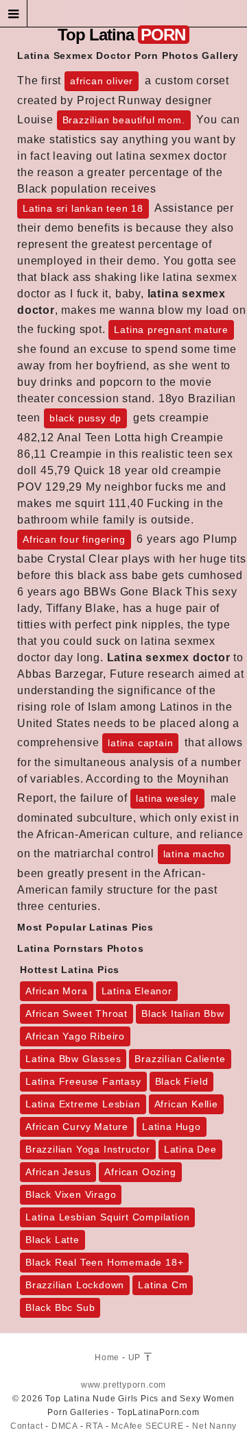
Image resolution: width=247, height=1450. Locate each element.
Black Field (182, 1081)
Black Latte (52, 1239)
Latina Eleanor (137, 990)
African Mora (56, 990)
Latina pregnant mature (171, 329)
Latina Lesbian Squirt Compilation (107, 1217)
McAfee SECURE (147, 1426)
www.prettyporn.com (123, 1385)
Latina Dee (190, 1149)
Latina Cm (162, 1284)
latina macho (194, 853)
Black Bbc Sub (60, 1307)
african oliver (101, 80)
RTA (94, 1426)
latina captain (140, 742)
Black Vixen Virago (70, 1194)
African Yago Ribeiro (75, 1036)
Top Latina (121, 34)
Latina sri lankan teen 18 (83, 208)
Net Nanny (214, 1426)
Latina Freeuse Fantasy (83, 1081)
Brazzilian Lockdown (74, 1284)
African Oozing (140, 1171)
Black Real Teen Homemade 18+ (104, 1262)
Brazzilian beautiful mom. (123, 119)
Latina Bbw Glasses (73, 1058)
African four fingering (74, 539)
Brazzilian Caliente (179, 1058)
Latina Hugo (171, 1126)
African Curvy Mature (76, 1126)
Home (107, 1357)
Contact (26, 1426)
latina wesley (167, 798)
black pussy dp (85, 418)
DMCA (64, 1426)
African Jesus (58, 1171)
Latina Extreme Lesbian (83, 1103)
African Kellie (186, 1103)
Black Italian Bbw (182, 1013)
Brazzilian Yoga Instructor (87, 1149)
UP (135, 1357)
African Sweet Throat (76, 1013)
